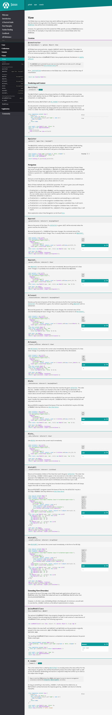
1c (82, 504)
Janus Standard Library (50, 65)
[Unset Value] (89, 647)
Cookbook (5, 33)
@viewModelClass (6, 98)
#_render (4, 100)
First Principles (7, 26)
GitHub (30, 5)
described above (54, 407)
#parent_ (4, 78)
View (4, 59)
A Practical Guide (7, 22)
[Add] (83, 650)
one (83, 239)
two (83, 240)
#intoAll (4, 90)
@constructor (6, 64)
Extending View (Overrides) (8, 96)
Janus (14, 4)
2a (82, 508)
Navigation (4, 74)
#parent (4, 76)
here (63, 213)
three (83, 321)
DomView (5, 104)
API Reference (6, 37)
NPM (35, 5)
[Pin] (107, 245)
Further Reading (7, 30)
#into (3, 86)
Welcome (5, 15)
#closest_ (5, 83)
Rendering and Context (7, 67)
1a (82, 500)
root (83, 497)
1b (82, 502)
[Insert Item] (83, 249)
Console (41, 5)
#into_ (4, 88)
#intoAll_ (5, 93)
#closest (4, 81)
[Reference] (105, 245)
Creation (4, 62)
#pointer (4, 71)
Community (6, 114)
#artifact (5, 69)
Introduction (6, 19)
